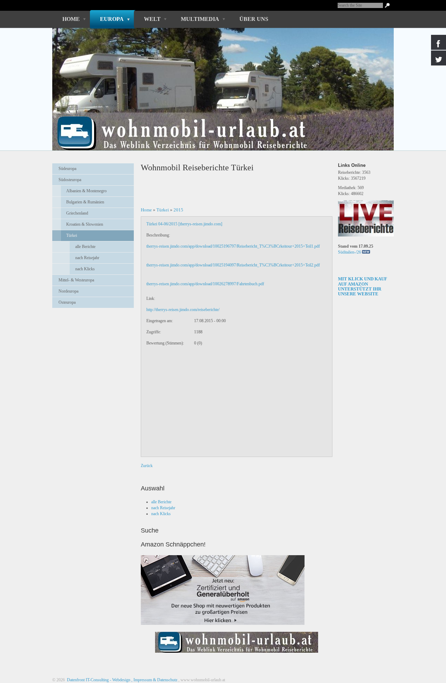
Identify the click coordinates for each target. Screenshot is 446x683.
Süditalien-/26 (349, 252)
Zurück (147, 465)
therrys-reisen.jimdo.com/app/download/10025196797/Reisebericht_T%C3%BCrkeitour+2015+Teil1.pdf (233, 246)
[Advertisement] (93, 330)
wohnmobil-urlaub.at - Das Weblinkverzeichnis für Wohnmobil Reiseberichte (219, 121)
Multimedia (200, 19)
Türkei (71, 235)
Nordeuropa (68, 291)
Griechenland (77, 213)
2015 (178, 209)
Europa (112, 19)
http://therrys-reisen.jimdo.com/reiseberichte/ (183, 309)
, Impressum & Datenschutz (154, 679)
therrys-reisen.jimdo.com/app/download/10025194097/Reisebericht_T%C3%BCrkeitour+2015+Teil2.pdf (233, 265)
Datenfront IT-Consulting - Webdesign (98, 679)
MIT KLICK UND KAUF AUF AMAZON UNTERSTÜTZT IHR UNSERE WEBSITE (362, 286)
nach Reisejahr (87, 257)
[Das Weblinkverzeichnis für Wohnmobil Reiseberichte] (236, 654)
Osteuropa (67, 302)
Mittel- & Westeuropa (76, 280)
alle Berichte (85, 246)
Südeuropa (67, 168)
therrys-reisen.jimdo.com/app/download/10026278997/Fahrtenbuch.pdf (205, 283)
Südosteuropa (70, 179)
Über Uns (253, 19)
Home (71, 19)
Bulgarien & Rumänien (85, 202)
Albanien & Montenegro (86, 190)
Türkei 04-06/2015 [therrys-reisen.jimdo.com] (184, 224)
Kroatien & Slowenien (84, 224)
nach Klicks (85, 268)
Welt (152, 19)
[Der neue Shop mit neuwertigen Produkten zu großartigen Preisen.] (223, 590)
